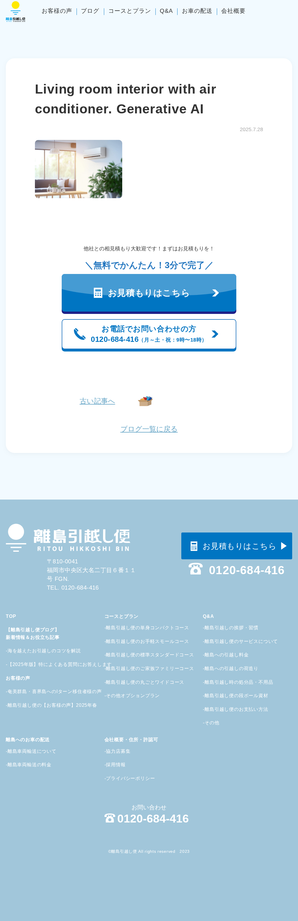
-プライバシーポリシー (129, 778)
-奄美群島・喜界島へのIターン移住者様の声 (36, 691)
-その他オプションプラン (132, 695)
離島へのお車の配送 (28, 739)
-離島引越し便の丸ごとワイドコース (142, 682)
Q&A (166, 11)
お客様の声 (57, 11)
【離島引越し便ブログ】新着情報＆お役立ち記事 (33, 633)
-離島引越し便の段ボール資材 (235, 695)
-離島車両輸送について (31, 751)
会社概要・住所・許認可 (131, 739)
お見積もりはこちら (240, 546)
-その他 (211, 722)
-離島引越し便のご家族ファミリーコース (142, 668)
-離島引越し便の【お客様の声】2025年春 (36, 705)
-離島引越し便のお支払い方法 (235, 709)
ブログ (90, 11)
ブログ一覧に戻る (149, 429)
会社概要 (233, 11)
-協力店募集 (117, 751)
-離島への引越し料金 (226, 654)
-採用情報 (115, 764)
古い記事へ (97, 401)
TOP (11, 616)
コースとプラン (129, 11)
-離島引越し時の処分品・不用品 (238, 682)
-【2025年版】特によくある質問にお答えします (36, 664)
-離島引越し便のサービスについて (239, 641)
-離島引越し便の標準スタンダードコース (142, 654)
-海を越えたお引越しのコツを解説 (36, 650)
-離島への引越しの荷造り (230, 668)
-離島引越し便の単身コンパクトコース (142, 627)
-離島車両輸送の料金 (29, 764)
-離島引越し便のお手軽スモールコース (142, 641)
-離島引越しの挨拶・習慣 (230, 627)
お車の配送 (197, 11)
